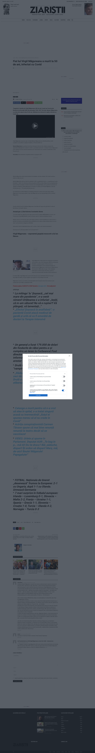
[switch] (63, 376)
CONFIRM (38, 395)
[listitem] (47, 373)
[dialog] (47, 376)
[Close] (70, 356)
